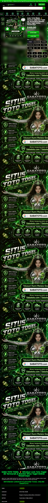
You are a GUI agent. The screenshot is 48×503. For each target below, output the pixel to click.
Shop (4, 5)
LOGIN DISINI (33, 36)
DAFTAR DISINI (33, 32)
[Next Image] (23, 28)
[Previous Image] (7, 28)
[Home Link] (10, 5)
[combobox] (23, 8)
